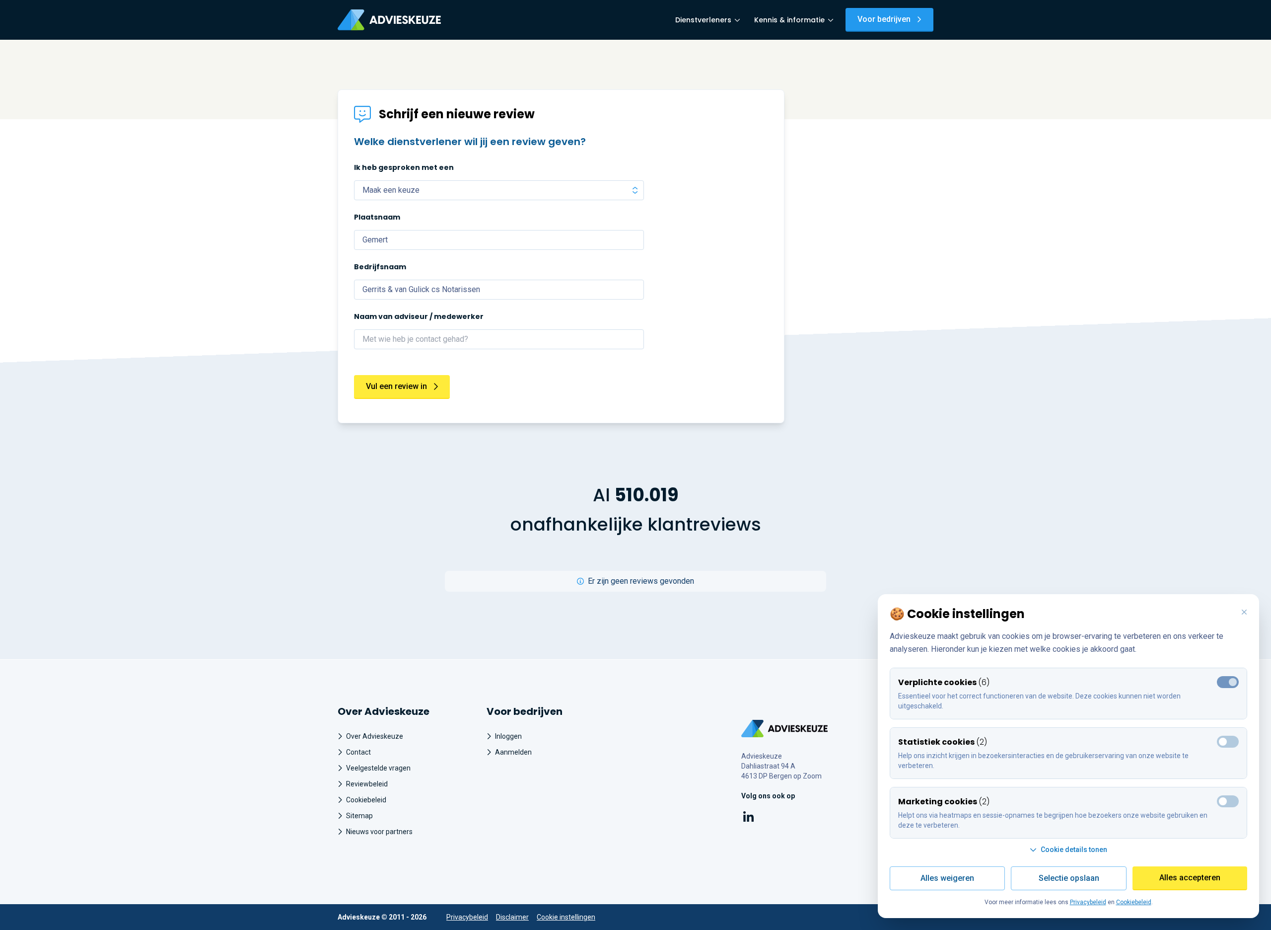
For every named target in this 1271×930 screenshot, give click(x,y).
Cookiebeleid (366, 800)
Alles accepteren (1189, 877)
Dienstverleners (703, 20)
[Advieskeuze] (389, 19)
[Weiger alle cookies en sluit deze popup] (1244, 612)
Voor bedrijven (884, 19)
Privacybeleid (467, 917)
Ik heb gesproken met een (404, 167)
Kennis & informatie (789, 20)
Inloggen (508, 736)
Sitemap (359, 816)
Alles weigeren (947, 878)
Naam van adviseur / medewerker (419, 316)
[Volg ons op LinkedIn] (748, 818)
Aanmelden (513, 752)
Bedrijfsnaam (380, 267)
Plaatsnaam (377, 217)
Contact (358, 752)
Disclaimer (512, 917)
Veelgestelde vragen (378, 768)
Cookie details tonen (1074, 849)
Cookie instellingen (566, 917)
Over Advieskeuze (374, 736)
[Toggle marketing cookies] (1228, 742)
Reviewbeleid (367, 784)
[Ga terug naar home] (784, 728)
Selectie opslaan (1069, 878)
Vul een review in (396, 386)
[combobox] (499, 240)
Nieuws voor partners (379, 832)
